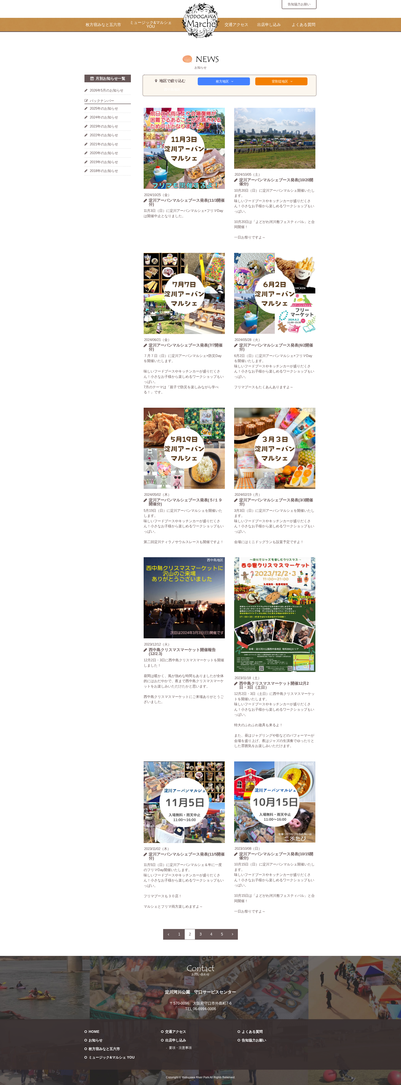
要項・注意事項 (180, 1048)
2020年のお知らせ (104, 153)
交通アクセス (236, 25)
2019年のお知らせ (104, 162)
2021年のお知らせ (104, 144)
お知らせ (96, 1040)
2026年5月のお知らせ (106, 90)
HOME (94, 1032)
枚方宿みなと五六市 (103, 25)
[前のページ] (168, 934)
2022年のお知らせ (104, 135)
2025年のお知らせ (104, 108)
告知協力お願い (299, 4)
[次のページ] (232, 934)
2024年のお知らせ (104, 117)
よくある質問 (303, 25)
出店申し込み (269, 25)
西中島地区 (172, 89)
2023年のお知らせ (104, 126)
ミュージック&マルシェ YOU (151, 25)
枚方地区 (222, 81)
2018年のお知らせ (104, 171)
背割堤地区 (280, 81)
